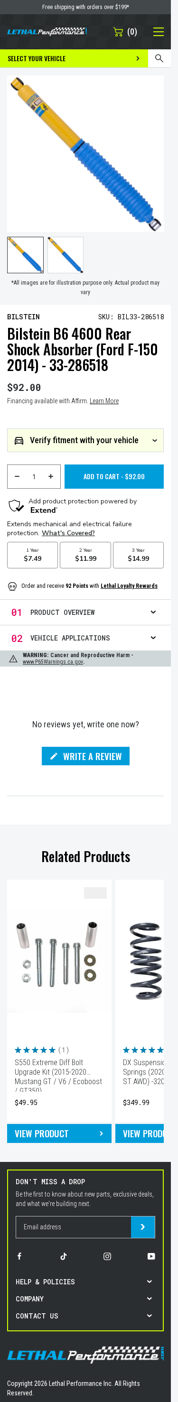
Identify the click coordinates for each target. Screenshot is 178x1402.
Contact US (37, 1315)
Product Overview (62, 612)
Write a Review (92, 757)
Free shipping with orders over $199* (85, 7)
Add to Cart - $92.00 (114, 476)
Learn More (104, 401)
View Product (42, 1133)
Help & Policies (45, 1281)
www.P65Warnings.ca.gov (53, 662)
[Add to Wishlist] (95, 893)
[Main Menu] (153, 32)
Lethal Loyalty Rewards (129, 586)
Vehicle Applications (70, 637)
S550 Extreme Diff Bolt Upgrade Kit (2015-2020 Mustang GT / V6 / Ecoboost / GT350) (58, 1075)
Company (30, 1298)
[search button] (159, 58)
